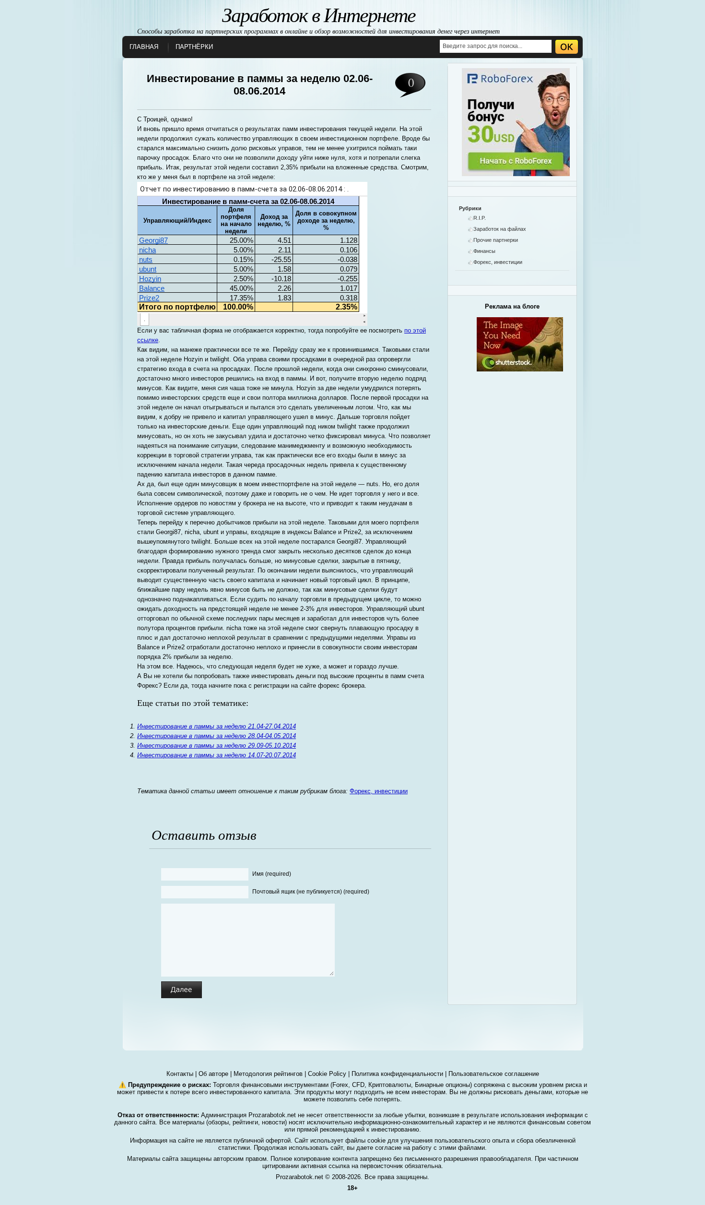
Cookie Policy (327, 1073)
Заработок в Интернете (318, 13)
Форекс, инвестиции (379, 791)
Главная (143, 46)
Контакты (179, 1073)
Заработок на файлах (499, 229)
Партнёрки (194, 46)
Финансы (484, 251)
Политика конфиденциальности (397, 1073)
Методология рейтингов (268, 1073)
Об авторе (213, 1073)
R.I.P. (479, 218)
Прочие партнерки (495, 240)
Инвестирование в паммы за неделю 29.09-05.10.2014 (216, 745)
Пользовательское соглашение (493, 1073)
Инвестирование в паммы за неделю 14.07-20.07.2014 (216, 755)
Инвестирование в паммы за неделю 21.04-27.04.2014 (216, 726)
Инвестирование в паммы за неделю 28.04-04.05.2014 (216, 736)
